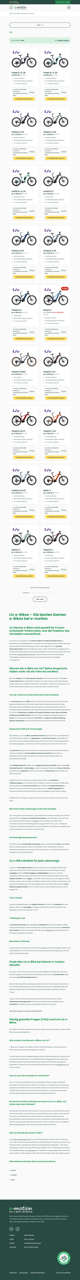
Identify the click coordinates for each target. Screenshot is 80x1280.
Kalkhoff (14, 1175)
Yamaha (35, 821)
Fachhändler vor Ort (62, 1065)
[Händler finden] (69, 7)
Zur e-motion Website (63, 1272)
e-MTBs (43, 948)
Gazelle (13, 1170)
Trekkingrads (49, 930)
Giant (62, 649)
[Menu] (11, 7)
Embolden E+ (31, 1150)
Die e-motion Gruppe (31, 1247)
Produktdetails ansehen (24, 99)
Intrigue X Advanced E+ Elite (21, 1139)
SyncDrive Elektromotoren (26, 654)
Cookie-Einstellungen (37, 1272)
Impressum (13, 1272)
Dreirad (11, 1243)
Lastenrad (12, 1247)
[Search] (10, 13)
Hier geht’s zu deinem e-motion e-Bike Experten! (25, 1011)
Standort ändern (63, 40)
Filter (39, 25)
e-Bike (11, 1239)
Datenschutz (23, 1272)
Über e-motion (29, 1239)
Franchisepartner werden (32, 1243)
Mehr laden (40, 599)
